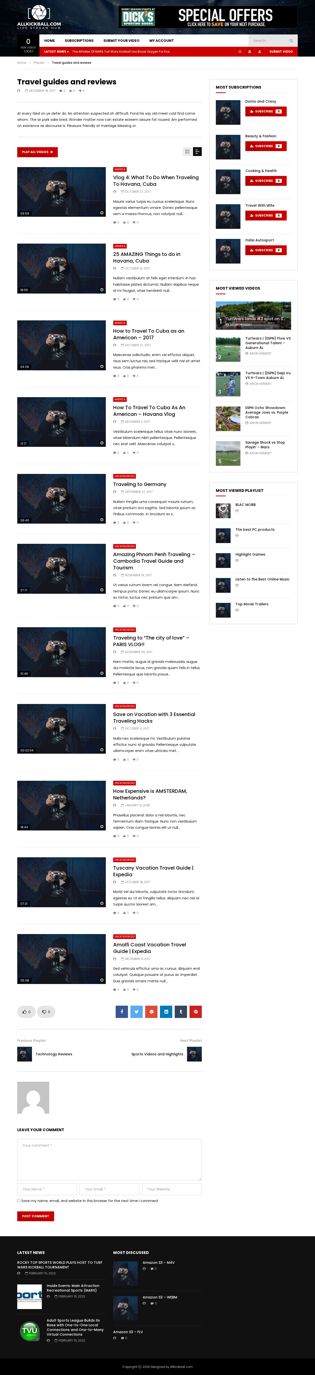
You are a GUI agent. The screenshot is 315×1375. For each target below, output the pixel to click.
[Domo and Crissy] (228, 112)
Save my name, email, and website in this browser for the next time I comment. (90, 1200)
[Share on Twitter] (136, 1012)
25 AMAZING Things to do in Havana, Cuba (146, 257)
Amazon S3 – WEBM (160, 1297)
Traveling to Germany (140, 484)
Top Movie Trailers (252, 604)
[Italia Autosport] (228, 251)
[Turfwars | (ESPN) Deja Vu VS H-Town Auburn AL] (228, 384)
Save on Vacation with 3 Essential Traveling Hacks (154, 717)
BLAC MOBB (246, 504)
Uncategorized (124, 476)
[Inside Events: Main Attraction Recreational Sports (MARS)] (29, 1296)
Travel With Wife (259, 205)
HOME (49, 40)
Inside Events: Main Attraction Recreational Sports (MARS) (73, 1288)
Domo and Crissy (260, 101)
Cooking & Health (261, 170)
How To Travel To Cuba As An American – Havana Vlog (149, 411)
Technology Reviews (54, 1054)
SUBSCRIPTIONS (79, 40)
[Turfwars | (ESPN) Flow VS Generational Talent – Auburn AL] (228, 349)
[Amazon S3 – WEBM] (125, 1308)
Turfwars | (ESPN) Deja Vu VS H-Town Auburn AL (268, 375)
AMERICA (120, 169)
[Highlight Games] (223, 560)
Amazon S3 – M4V (159, 1262)
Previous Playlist (31, 1040)
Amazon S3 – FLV (128, 1331)
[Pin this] (195, 1012)
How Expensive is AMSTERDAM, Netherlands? (150, 794)
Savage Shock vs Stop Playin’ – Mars (265, 445)
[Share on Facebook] (122, 1012)
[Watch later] (240, 52)
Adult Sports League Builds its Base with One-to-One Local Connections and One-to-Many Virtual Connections (75, 1327)
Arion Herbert (241, 325)
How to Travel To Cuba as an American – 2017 (148, 334)
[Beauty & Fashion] (228, 147)
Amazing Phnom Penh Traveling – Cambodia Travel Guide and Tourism (154, 561)
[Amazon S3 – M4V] (125, 1273)
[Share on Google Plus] (151, 1012)
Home (21, 63)
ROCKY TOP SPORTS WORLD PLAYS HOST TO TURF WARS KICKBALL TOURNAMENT (59, 1265)
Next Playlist (191, 1040)
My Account (161, 40)
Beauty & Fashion (260, 136)
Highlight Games (250, 554)
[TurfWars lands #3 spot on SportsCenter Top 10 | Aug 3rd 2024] (253, 315)
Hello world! (80, 51)
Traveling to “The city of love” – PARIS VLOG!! (151, 641)
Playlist (39, 63)
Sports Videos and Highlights (157, 1054)
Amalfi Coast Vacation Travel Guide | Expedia (149, 948)
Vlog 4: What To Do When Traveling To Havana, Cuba (156, 181)
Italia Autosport (259, 240)
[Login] (259, 52)
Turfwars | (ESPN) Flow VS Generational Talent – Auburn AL (268, 343)
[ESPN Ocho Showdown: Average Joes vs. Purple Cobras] (228, 418)
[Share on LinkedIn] (166, 1012)
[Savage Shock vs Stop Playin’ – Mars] (228, 453)
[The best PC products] (223, 535)
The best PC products (255, 529)
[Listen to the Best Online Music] (223, 585)
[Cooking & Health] (228, 182)
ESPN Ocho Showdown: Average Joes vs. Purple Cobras (266, 412)
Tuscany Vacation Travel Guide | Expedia (153, 871)
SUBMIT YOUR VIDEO (121, 40)
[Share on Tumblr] (181, 1012)
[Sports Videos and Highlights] (194, 1054)
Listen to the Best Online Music (263, 579)
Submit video (281, 51)
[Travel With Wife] (228, 216)
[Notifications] (249, 52)
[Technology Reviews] (24, 1054)
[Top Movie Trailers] (223, 610)
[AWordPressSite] (39, 17)
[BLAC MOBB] (223, 510)
